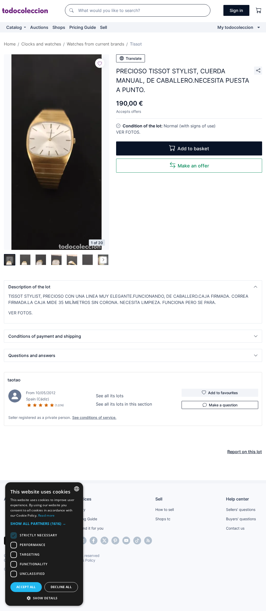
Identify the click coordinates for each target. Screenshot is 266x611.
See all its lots (109, 395)
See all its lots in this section (124, 404)
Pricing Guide (82, 27)
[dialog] (44, 544)
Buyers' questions (241, 519)
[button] (133, 287)
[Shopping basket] (259, 10)
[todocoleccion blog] (148, 540)
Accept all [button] (26, 587)
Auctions (39, 27)
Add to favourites (223, 393)
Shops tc (162, 519)
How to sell (164, 509)
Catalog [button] (14, 27)
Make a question (223, 405)
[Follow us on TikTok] (137, 540)
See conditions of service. (94, 417)
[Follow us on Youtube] (126, 540)
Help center (237, 499)
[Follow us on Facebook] (93, 540)
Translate (134, 58)
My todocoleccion (235, 27)
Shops (58, 27)
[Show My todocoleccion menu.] (258, 27)
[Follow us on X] (104, 540)
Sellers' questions (240, 509)
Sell (103, 27)
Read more (46, 515)
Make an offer (193, 165)
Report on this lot (244, 451)
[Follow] (99, 63)
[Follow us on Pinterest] (115, 540)
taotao (14, 379)
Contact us (235, 528)
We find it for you (89, 528)
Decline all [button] (61, 587)
